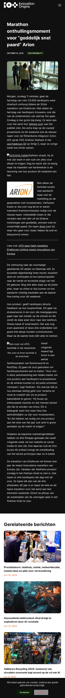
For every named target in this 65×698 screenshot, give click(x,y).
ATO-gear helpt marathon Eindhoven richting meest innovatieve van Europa (31, 249)
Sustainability (35, 53)
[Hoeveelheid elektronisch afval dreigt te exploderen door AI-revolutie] (32, 597)
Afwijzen (41, 692)
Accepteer (24, 692)
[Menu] (59, 5)
